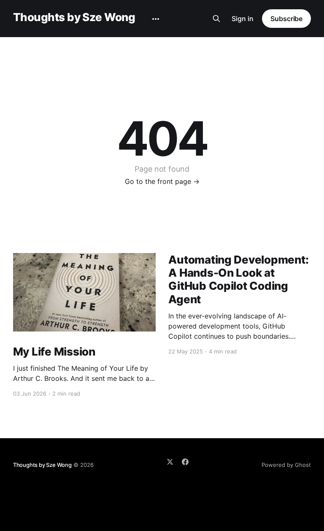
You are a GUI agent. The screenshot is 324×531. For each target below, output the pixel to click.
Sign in (243, 18)
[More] (155, 19)
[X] (170, 461)
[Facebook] (185, 461)
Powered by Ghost (286, 464)
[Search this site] (216, 18)
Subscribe (286, 18)
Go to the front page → (162, 181)
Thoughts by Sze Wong (74, 17)
